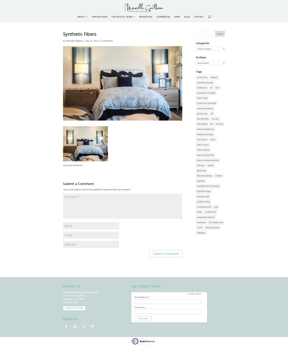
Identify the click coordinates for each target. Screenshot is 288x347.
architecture (202, 87)
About (81, 17)
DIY (211, 113)
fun (211, 124)
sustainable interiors (206, 217)
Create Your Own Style (206, 103)
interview (201, 165)
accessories (202, 77)
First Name (139, 307)
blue (217, 87)
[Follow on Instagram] (75, 326)
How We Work (99, 17)
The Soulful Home (121, 17)
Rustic (199, 212)
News (177, 17)
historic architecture (205, 129)
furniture (219, 124)
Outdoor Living (203, 201)
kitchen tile (201, 170)
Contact (199, 17)
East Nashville (203, 119)
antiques (214, 77)
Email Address (142, 297)
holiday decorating (205, 134)
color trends (202, 98)
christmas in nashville (206, 93)
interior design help (205, 155)
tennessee (201, 222)
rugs (216, 207)
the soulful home (216, 222)
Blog (187, 17)
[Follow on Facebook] (66, 326)
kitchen (211, 165)
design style (202, 113)
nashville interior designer (208, 186)
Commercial (163, 17)
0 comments (106, 40)
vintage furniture (212, 227)
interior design (203, 150)
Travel (199, 227)
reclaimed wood (204, 207)
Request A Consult (74, 308)
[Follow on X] (83, 326)
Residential (146, 17)
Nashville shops (204, 191)
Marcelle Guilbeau (74, 40)
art (211, 87)
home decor (202, 139)
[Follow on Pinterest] (92, 326)
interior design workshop (208, 160)
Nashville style (203, 196)
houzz (213, 139)
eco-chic (215, 119)
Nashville (201, 181)
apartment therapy (205, 82)
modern (218, 175)
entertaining (202, 124)
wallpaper (201, 233)
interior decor (203, 144)
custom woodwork (205, 108)
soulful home (210, 212)
